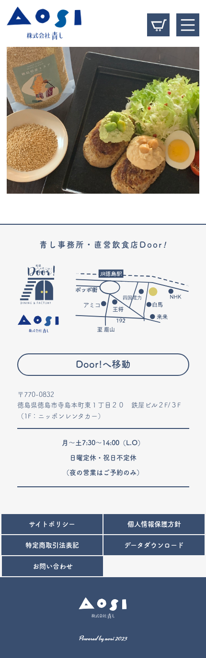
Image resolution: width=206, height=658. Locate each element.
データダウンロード (154, 545)
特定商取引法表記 (52, 545)
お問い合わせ (53, 566)
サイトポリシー (52, 524)
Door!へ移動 (103, 364)
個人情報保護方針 (154, 524)
